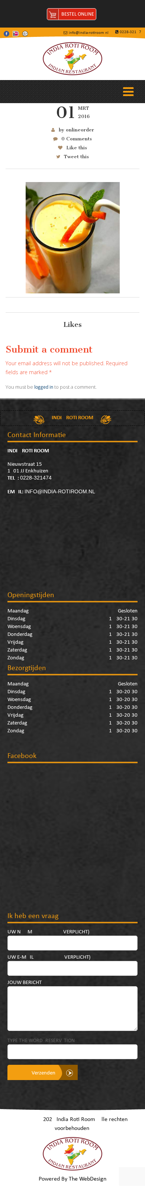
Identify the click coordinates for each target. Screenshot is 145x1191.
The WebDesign (87, 1179)
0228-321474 (36, 478)
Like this (76, 147)
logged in (43, 387)
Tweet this (76, 156)
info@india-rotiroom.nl (60, 491)
